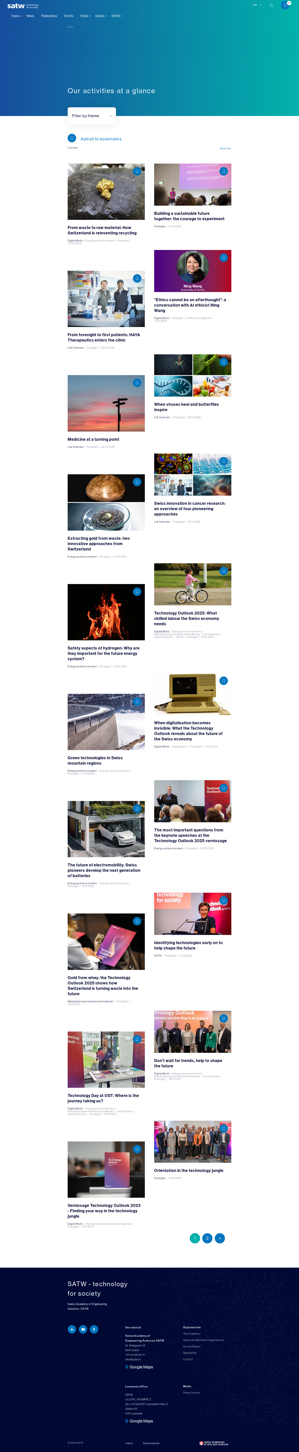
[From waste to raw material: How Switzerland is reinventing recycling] (106, 204)
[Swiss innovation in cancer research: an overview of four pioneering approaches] (192, 488)
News (30, 16)
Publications (49, 16)
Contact (188, 1359)
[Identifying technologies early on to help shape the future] (192, 925)
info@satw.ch (133, 1359)
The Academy (191, 1333)
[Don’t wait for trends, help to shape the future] (192, 1046)
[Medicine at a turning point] (106, 411)
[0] (286, 5)
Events (69, 16)
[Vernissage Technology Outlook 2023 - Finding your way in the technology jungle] (106, 1184)
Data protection (151, 1443)
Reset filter (225, 148)
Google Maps (141, 1367)
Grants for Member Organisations (203, 1340)
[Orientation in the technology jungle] (192, 1150)
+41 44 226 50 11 (135, 1354)
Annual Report (192, 1346)
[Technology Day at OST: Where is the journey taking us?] (106, 1073)
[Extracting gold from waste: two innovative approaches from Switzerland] (106, 516)
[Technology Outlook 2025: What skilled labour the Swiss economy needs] (192, 600)
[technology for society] (16, 6)
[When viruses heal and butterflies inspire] (192, 386)
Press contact (191, 1392)
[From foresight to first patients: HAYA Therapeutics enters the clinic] (106, 310)
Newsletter (190, 1353)
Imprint (129, 1443)
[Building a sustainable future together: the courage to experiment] (192, 196)
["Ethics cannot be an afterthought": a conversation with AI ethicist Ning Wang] (192, 286)
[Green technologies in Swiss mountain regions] (106, 734)
